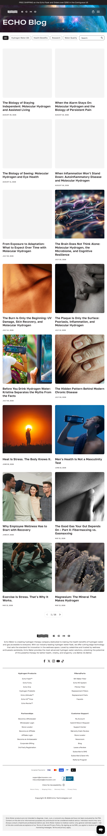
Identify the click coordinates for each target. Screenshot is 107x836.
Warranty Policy (59, 789)
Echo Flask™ (27, 679)
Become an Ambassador (27, 739)
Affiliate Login (27, 735)
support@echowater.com (42, 777)
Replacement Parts (80, 695)
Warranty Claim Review (80, 731)
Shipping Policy (47, 789)
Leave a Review (80, 747)
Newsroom (79, 739)
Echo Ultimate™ (27, 695)
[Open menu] (98, 11)
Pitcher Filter (80, 687)
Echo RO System (80, 683)
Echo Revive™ (27, 703)
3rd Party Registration (27, 747)
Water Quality (71, 38)
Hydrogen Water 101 (20, 38)
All (5, 38)
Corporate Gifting (27, 743)
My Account (80, 719)
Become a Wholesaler (27, 719)
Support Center (80, 727)
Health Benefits (41, 38)
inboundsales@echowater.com (44, 780)
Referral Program (80, 760)
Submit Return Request (79, 723)
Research (56, 38)
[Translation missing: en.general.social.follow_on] (44, 661)
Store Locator (27, 727)
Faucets (80, 699)
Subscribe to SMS (80, 752)
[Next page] (60, 614)
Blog (80, 743)
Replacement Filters (80, 691)
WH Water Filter (80, 679)
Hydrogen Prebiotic (27, 691)
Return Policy (34, 789)
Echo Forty (27, 683)
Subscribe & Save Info (80, 756)
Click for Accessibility (51, 785)
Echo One (27, 687)
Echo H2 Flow (27, 699)
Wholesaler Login (27, 723)
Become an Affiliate (27, 731)
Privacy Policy (72, 789)
